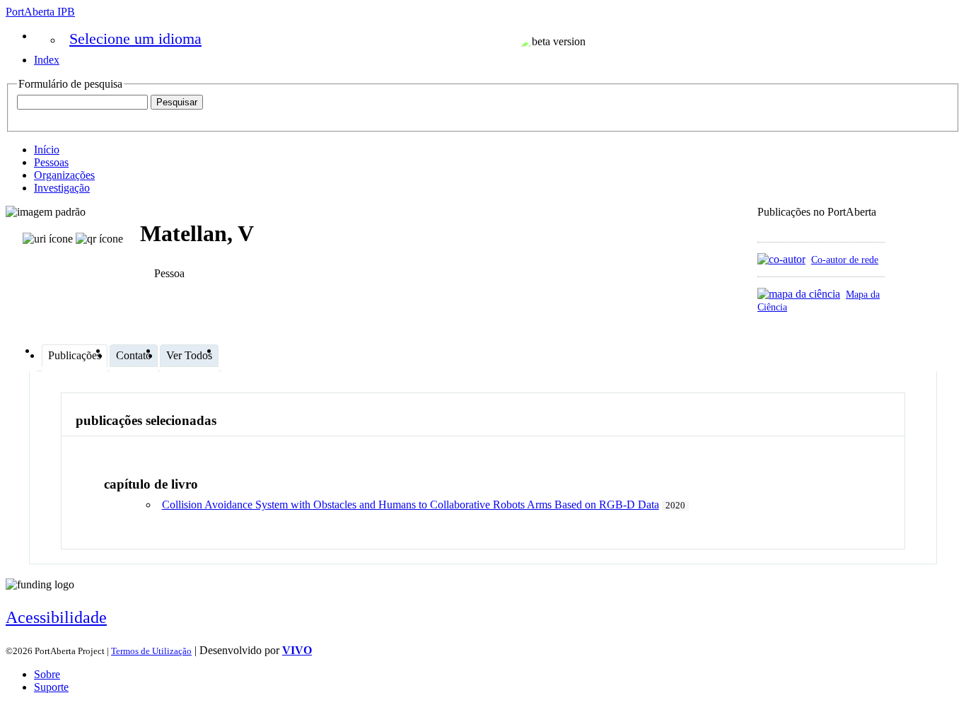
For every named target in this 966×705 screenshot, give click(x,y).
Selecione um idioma (135, 38)
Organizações (64, 175)
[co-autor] (781, 259)
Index (46, 60)
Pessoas (51, 162)
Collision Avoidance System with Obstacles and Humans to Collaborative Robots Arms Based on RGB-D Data (410, 505)
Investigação (62, 188)
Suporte (51, 687)
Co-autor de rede (844, 259)
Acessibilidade (56, 617)
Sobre (47, 674)
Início (46, 150)
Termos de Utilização (151, 651)
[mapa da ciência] (798, 294)
